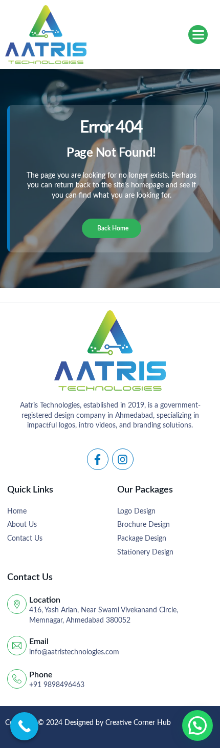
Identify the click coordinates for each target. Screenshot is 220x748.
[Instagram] (123, 459)
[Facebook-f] (97, 459)
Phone (41, 675)
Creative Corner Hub (138, 722)
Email (39, 641)
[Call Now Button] (24, 726)
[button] (198, 35)
